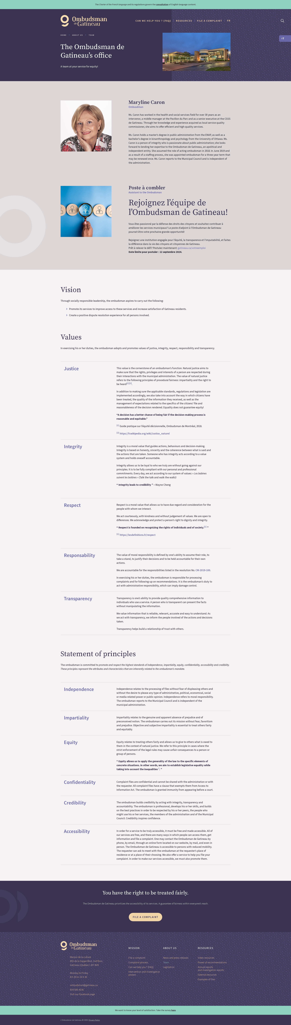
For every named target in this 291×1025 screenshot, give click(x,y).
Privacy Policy (94, 1020)
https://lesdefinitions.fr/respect (138, 534)
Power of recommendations (212, 962)
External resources (207, 974)
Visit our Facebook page (82, 994)
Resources (184, 20)
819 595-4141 (77, 989)
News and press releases (175, 957)
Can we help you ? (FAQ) (153, 20)
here (173, 1010)
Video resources (206, 957)
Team (166, 962)
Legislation (168, 967)
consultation (162, 4)
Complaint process (138, 962)
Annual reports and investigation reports (211, 968)
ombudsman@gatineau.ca (84, 985)
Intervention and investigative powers (144, 973)
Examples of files (206, 979)
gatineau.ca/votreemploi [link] (192, 248)
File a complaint (209, 20)
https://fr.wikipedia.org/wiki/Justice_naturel (145, 433)
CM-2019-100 (203, 570)
